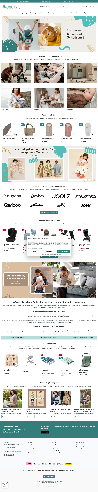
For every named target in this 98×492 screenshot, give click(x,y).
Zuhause (36, 109)
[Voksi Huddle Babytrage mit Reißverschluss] (49, 280)
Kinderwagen (5, 84)
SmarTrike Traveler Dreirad (84, 245)
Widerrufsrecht (79, 446)
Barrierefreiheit (56, 452)
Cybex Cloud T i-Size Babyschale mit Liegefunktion (85, 370)
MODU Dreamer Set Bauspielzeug (47, 369)
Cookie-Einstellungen (49, 486)
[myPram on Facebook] (7, 455)
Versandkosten (59, 480)
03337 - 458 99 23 (10, 447)
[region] (49, 133)
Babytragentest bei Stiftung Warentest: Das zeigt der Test (84, 410)
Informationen (80, 442)
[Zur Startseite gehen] (11, 6)
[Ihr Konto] (86, 6)
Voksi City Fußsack (46, 138)
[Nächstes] (96, 133)
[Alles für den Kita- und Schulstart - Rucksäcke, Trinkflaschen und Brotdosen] (49, 34)
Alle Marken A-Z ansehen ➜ (49, 212)
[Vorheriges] (2, 133)
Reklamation (55, 457)
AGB (76, 444)
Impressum (78, 455)
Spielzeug (69, 84)
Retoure (54, 455)
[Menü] (7, 483)
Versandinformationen (81, 452)
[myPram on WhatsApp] (13, 455)
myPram (30, 442)
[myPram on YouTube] (11, 455)
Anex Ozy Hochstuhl (29, 369)
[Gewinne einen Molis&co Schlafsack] (37, 398)
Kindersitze (37, 84)
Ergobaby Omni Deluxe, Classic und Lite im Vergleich (11, 410)
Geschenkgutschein (57, 450)
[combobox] (49, 6)
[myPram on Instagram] (5, 455)
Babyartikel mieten (33, 448)
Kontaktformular (17, 451)
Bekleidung (70, 109)
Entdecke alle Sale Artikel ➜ (49, 257)
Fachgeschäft (31, 446)
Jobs (29, 450)
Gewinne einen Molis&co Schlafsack (33, 410)
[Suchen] (63, 6)
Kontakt (54, 444)
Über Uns (30, 444)
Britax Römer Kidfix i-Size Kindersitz (11, 245)
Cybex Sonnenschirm (9, 138)
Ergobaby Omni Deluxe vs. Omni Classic (60, 410)
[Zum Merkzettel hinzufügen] (15, 134)
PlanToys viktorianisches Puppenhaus (11, 369)
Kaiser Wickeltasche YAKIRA (28, 139)
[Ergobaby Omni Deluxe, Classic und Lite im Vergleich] (12, 398)
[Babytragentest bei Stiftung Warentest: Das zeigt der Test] (85, 398)
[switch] (4, 486)
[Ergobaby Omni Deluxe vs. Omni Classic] (61, 398)
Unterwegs (4, 109)
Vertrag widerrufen (49, 476)
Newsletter (54, 446)
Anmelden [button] (45, 432)
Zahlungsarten (79, 450)
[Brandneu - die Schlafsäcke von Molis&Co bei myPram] (49, 164)
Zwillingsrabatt (55, 448)
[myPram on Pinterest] (9, 455)
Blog (29, 452)
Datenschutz (78, 448)
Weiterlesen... (5, 416)
